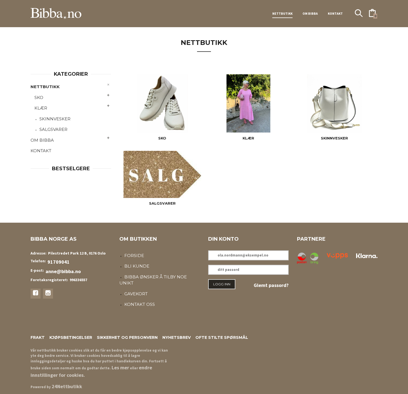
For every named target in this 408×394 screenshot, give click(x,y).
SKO (38, 97)
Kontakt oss (139, 304)
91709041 (58, 262)
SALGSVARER (53, 129)
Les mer (120, 367)
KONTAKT (335, 13)
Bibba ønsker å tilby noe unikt (153, 280)
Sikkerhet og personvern (127, 337)
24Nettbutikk (67, 386)
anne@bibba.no (63, 271)
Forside (134, 255)
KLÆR (40, 108)
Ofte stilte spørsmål (221, 337)
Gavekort (136, 293)
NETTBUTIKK (282, 13)
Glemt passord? (271, 285)
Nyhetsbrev (176, 337)
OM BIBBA (310, 13)
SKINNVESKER (54, 118)
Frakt (38, 337)
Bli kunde (136, 266)
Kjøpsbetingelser (70, 337)
